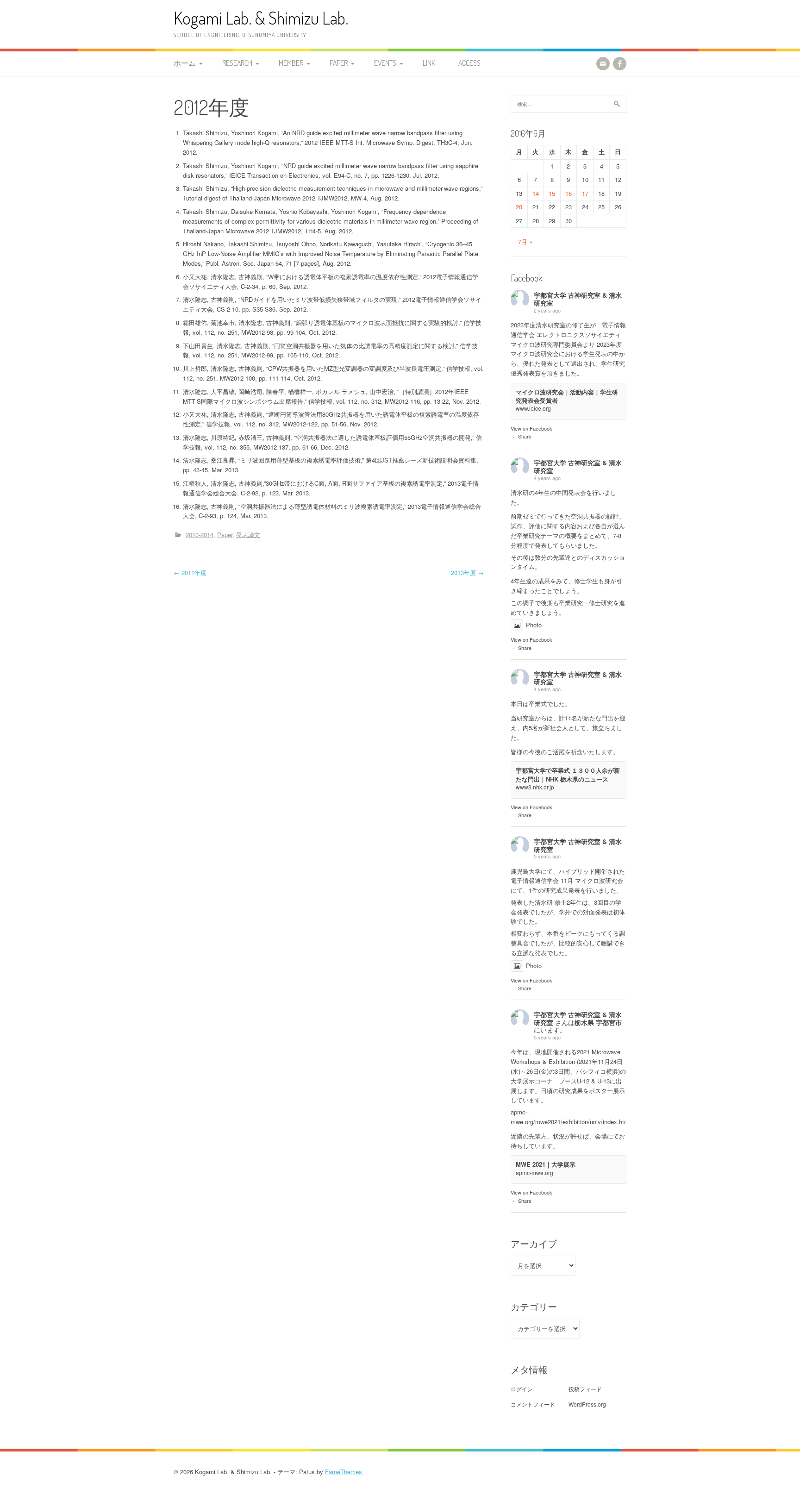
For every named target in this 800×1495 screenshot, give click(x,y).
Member (291, 63)
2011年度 (190, 572)
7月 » (525, 241)
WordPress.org (587, 1404)
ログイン (522, 1389)
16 (568, 193)
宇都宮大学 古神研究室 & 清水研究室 (578, 298)
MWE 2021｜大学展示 (545, 1164)
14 (535, 193)
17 (585, 193)
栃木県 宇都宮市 (598, 1022)
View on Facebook (531, 428)
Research (237, 63)
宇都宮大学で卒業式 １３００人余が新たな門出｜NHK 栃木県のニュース (568, 774)
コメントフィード (533, 1404)
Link (429, 63)
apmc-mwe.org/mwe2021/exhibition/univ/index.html (571, 1116)
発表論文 (248, 534)
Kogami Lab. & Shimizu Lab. (261, 18)
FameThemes (343, 1471)
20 (519, 206)
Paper (339, 63)
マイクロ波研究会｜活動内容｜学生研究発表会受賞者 (567, 396)
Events (385, 63)
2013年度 (467, 572)
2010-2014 (199, 534)
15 (552, 193)
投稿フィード (585, 1389)
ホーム (185, 63)
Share (524, 436)
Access (469, 63)
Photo (534, 624)
